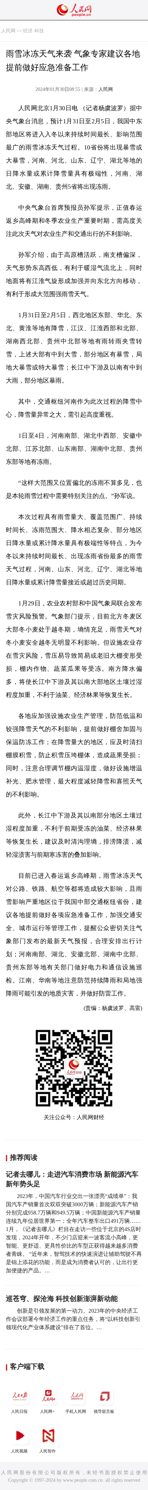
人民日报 (19, 1411)
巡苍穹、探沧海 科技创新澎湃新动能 (62, 1298)
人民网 (8, 30)
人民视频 (19, 1451)
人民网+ (47, 1411)
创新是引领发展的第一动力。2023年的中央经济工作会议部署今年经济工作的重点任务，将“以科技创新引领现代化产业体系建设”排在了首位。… (73, 1319)
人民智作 (47, 1451)
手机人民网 (75, 1411)
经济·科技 (33, 30)
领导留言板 (104, 1411)
